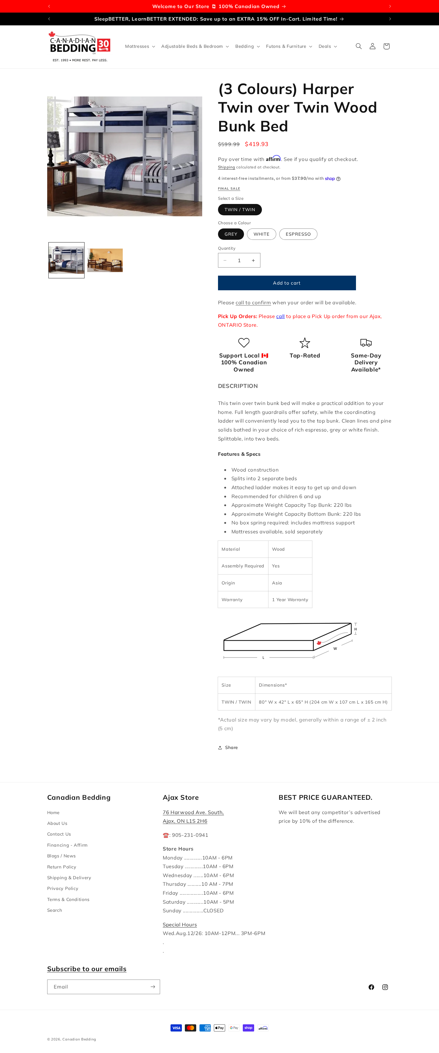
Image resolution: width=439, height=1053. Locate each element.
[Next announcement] (390, 6)
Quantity (226, 248)
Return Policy (61, 867)
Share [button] (231, 747)
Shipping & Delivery (69, 877)
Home (53, 812)
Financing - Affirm (67, 845)
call (280, 316)
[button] (139, 46)
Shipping (226, 167)
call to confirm (253, 302)
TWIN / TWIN (240, 209)
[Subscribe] (152, 987)
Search (54, 910)
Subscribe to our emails (87, 968)
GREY (231, 234)
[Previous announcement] (49, 6)
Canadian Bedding (79, 1039)
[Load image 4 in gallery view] (105, 260)
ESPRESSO (298, 234)
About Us (57, 823)
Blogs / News (61, 856)
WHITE (262, 234)
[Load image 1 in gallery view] (66, 260)
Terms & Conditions (68, 899)
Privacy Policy (63, 888)
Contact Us (59, 834)
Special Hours (180, 924)
